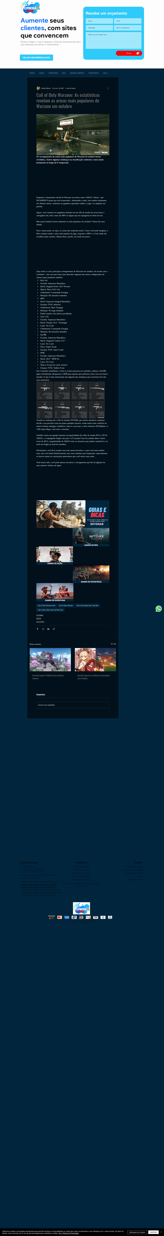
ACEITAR (153, 1232)
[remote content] (72, 180)
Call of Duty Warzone (66, 605)
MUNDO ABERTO (77, 73)
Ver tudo (113, 644)
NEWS (32, 73)
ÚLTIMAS (39, 615)
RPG (64, 73)
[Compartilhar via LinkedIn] (48, 629)
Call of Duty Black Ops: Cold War (87, 605)
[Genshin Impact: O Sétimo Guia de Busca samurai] (50, 659)
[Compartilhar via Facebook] (37, 629)
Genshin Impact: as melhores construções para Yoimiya (94, 677)
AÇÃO (41, 73)
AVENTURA (53, 73)
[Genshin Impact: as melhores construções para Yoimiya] (95, 659)
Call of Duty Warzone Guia (46, 605)
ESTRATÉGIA (94, 73)
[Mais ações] (108, 88)
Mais (105, 73)
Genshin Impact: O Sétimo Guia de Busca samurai (48, 677)
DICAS (38, 618)
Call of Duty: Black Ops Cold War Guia (50, 610)
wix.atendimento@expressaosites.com (43, 881)
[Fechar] (161, 1232)
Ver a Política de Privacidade (69, 1233)
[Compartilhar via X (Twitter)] (43, 629)
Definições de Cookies (137, 1232)
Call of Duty (40, 622)
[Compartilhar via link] (54, 629)
